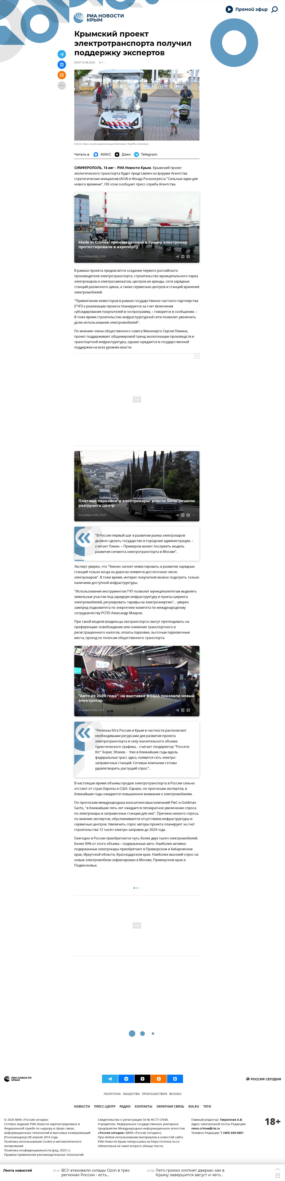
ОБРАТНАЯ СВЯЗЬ (170, 1107)
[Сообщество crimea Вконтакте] (126, 1079)
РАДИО (125, 1107)
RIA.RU (193, 1107)
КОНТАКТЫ (143, 1107)
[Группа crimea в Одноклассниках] (159, 1079)
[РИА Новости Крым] (98, 18)
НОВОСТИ (82, 1107)
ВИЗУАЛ (175, 1094)
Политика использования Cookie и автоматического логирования (43, 1144)
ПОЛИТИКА (112, 1094)
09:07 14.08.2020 (84, 62)
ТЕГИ (207, 1107)
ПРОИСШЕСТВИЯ (154, 1094)
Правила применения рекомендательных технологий (43, 1155)
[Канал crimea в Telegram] (110, 1079)
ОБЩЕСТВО (131, 1094)
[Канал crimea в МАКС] (175, 1079)
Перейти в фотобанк (138, 144)
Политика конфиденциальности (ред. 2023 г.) (37, 1150)
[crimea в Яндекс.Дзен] (142, 1079)
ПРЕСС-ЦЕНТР (104, 1107)
